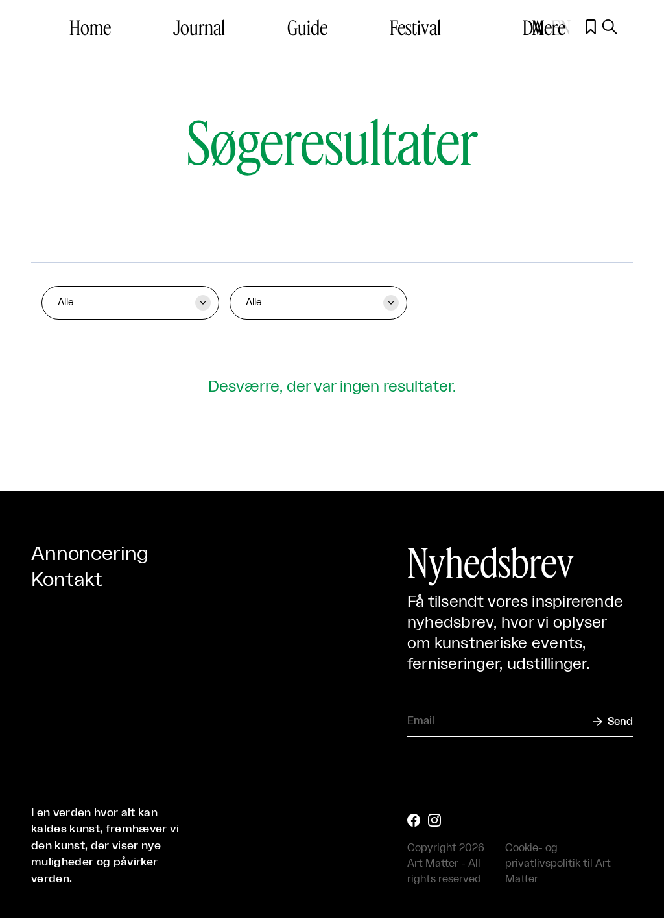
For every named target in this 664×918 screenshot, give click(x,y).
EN (561, 27)
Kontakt (66, 580)
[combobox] (130, 303)
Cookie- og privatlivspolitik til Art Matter (558, 863)
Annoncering (89, 554)
